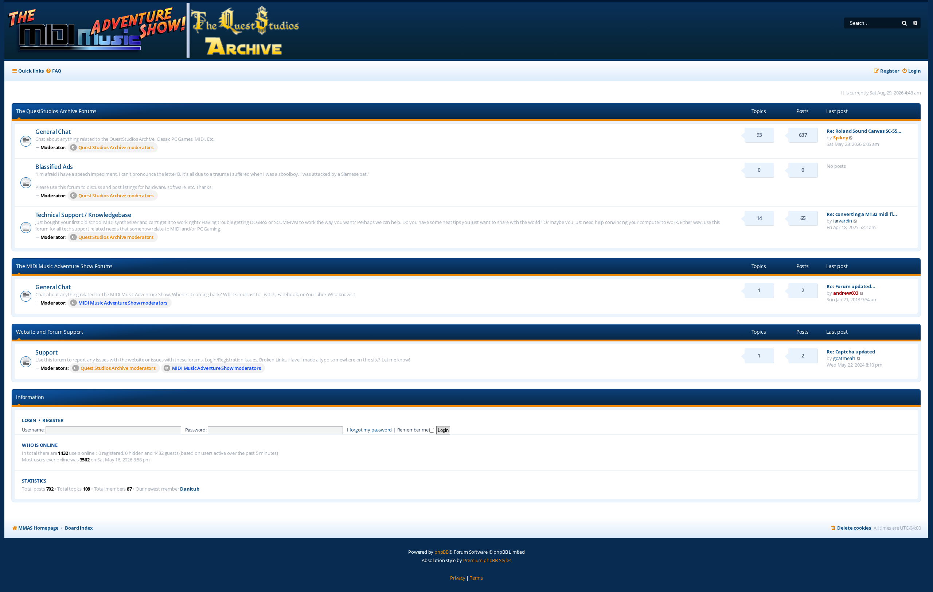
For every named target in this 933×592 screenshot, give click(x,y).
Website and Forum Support (49, 331)
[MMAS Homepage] (152, 31)
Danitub (189, 489)
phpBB (441, 552)
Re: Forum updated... (851, 286)
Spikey (840, 137)
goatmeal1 (844, 358)
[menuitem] (53, 71)
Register (52, 420)
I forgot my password (369, 429)
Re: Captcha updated (851, 351)
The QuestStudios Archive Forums (56, 111)
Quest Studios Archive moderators (115, 147)
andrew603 (845, 293)
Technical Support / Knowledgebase (83, 215)
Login (29, 420)
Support (46, 352)
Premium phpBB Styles (487, 560)
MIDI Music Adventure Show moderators (122, 302)
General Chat (53, 132)
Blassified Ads (54, 167)
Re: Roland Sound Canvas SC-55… (864, 131)
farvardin (842, 220)
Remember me (413, 429)
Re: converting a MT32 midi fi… (862, 214)
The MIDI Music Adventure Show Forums (64, 266)
